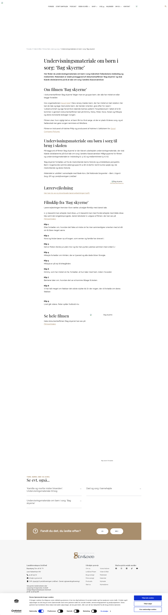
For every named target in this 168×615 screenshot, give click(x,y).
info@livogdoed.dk (35, 578)
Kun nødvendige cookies (148, 609)
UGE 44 (101, 6)
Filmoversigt (90, 578)
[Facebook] (116, 568)
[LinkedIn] (127, 568)
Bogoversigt (90, 575)
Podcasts (89, 581)
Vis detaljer (104, 611)
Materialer (103, 575)
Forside (51, 6)
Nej (116, 531)
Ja (102, 531)
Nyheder (103, 581)
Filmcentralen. (50, 219)
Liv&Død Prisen (91, 572)
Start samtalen (62, 6)
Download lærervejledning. (117, 183)
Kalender (109, 6)
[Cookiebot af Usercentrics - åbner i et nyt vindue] (16, 611)
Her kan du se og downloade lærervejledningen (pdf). (67, 193)
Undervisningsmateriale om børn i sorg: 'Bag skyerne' (54, 501)
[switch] (60, 611)
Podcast (73, 6)
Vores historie (104, 568)
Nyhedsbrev (104, 584)
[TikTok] (132, 568)
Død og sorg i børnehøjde (113, 488)
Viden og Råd (83, 6)
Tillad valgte (148, 603)
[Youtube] (137, 568)
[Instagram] (121, 568)
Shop (94, 6)
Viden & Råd (37, 49)
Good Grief (65, 103)
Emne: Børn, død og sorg (51, 49)
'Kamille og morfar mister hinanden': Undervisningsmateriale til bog (54, 489)
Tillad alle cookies (148, 598)
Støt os (88, 584)
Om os (117, 6)
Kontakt (127, 6)
